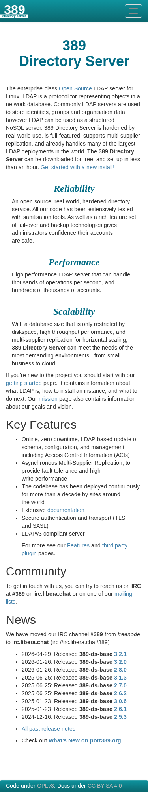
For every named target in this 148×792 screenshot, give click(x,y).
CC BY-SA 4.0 (105, 786)
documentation (65, 510)
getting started (24, 383)
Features (78, 545)
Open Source (75, 88)
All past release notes (48, 729)
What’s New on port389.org (85, 740)
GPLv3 (45, 786)
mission (48, 399)
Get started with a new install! (77, 167)
